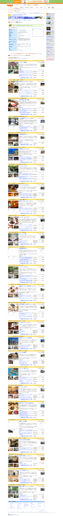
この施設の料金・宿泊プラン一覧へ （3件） (28, 181)
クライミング (18, 505)
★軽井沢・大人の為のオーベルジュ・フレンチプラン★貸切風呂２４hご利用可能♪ (26, 414)
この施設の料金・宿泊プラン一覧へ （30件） (28, 213)
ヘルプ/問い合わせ (54, 3)
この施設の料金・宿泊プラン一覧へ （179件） (28, 130)
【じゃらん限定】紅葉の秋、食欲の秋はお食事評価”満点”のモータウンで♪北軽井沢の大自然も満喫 (25, 280)
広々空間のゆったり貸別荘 (22, 463)
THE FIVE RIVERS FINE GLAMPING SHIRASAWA (50, 47)
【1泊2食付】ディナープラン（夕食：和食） (25, 126)
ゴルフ (45, 7)
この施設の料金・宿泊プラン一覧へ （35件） (28, 263)
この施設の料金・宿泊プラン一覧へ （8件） (28, 197)
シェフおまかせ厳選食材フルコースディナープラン (26, 448)
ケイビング (11, 505)
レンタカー (37, 7)
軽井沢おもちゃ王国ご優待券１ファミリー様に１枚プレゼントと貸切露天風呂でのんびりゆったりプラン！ (26, 174)
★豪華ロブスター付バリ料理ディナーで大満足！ (25, 208)
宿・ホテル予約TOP (10, 12)
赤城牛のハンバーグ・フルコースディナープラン (25, 447)
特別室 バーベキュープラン (23, 242)
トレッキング (39, 505)
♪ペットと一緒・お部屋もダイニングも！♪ (24, 481)
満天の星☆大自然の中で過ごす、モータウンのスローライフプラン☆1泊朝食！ (26, 278)
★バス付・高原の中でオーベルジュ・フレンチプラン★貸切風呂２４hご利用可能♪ (26, 412)
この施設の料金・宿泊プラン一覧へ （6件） (28, 282)
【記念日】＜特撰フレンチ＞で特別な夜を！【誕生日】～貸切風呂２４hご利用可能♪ (26, 415)
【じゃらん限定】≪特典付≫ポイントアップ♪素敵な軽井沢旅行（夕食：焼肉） (25, 127)
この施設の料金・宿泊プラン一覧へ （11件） (28, 230)
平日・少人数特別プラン (22, 331)
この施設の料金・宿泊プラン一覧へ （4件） (28, 499)
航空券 (41, 7)
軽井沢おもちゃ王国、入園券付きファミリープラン (26, 193)
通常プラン (20, 332)
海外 (49, 7)
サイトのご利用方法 (49, 3)
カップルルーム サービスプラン (24, 240)
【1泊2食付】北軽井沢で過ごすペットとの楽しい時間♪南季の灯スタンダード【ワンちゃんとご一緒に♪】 (26, 75)
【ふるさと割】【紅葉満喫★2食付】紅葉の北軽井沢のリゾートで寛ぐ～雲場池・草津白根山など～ (25, 257)
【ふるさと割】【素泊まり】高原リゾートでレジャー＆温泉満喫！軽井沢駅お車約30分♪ (26, 259)
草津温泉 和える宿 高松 (50, 20)
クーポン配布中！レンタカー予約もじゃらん (17, 15)
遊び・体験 (26, 7)
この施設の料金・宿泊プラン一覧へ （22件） (28, 417)
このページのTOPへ (42, 510)
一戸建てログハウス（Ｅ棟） (23, 362)
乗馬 (31, 505)
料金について (26, 58)
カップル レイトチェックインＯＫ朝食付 (24, 396)
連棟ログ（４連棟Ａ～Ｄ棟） (23, 363)
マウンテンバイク (26, 505)
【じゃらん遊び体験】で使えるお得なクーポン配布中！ (19, 14)
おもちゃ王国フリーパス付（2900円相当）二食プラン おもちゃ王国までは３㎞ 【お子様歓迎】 (26, 158)
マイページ (55, 4)
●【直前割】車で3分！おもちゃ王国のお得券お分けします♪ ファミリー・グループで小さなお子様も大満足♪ (26, 431)
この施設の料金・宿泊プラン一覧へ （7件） (28, 399)
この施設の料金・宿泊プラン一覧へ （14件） (28, 77)
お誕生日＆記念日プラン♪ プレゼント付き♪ (25, 295)
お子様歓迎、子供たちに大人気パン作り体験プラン (26, 194)
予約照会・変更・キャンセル (50, 4)
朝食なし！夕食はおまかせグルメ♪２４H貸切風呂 (25, 397)
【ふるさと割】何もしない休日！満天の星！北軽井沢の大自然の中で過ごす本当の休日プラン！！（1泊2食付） (26, 276)
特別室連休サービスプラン (22, 241)
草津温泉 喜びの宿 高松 (50, 15)
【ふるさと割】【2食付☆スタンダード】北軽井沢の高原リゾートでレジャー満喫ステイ (25, 261)
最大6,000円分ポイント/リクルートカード (17, 16)
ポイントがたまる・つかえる (11, 10)
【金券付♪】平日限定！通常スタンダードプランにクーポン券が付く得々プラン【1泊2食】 (25, 112)
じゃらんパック (22, 7)
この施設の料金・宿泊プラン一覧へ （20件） (28, 114)
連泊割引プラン (21, 330)
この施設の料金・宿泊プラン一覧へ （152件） (28, 318)
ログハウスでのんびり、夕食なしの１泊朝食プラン (26, 195)
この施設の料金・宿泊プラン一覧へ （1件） (28, 144)
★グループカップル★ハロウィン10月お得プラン (25, 432)
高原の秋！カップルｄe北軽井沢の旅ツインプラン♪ (26, 228)
